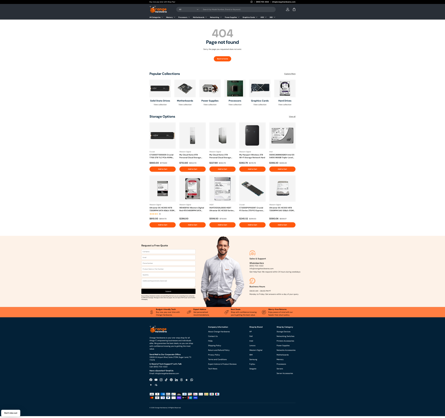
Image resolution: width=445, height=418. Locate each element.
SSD (271, 17)
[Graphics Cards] (259, 88)
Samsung (253, 359)
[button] (294, 9)
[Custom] (191, 379)
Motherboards (198, 17)
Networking (214, 17)
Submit (168, 291)
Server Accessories (285, 373)
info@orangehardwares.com (284, 2)
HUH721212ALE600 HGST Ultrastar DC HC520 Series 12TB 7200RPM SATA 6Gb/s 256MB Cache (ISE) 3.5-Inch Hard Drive (222, 209)
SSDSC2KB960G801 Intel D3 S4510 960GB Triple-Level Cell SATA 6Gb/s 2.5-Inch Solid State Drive (281, 156)
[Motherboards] (185, 88)
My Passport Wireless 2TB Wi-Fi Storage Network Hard (252, 156)
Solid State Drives (160, 100)
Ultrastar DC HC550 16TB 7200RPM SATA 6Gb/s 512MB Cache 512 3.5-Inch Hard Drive (162, 209)
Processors (182, 17)
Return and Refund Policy (219, 350)
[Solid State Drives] (160, 88)
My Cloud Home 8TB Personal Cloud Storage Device (190, 156)
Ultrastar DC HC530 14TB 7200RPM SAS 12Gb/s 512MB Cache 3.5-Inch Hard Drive (282, 209)
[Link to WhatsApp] (253, 2)
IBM (251, 355)
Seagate (252, 368)
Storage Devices (283, 331)
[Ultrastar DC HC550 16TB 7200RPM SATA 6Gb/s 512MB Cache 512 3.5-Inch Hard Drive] (162, 188)
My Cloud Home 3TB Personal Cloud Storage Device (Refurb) (220, 156)
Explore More (290, 74)
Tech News (212, 368)
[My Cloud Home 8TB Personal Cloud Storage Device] (192, 135)
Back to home (222, 59)
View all (292, 116)
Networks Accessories (286, 350)
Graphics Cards (249, 17)
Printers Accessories (285, 341)
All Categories (155, 17)
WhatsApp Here (257, 263)
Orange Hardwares (161, 408)
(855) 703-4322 (262, 2)
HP (250, 331)
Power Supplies (231, 17)
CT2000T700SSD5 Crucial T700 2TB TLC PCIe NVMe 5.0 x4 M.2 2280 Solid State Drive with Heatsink (161, 156)
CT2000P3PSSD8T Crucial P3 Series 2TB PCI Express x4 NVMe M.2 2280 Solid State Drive (251, 209)
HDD (262, 17)
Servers (280, 368)
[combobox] (226, 9)
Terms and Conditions (217, 359)
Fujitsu (252, 364)
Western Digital (255, 350)
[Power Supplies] (210, 88)
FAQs (210, 341)
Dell (251, 336)
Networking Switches (285, 336)
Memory (169, 17)
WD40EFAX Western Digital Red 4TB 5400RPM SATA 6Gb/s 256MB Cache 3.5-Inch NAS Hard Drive (191, 209)
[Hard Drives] (284, 88)
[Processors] (234, 88)
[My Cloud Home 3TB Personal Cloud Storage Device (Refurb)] (222, 135)
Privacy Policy (214, 355)
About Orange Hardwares (219, 331)
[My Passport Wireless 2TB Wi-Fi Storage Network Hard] (252, 135)
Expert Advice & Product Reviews (222, 364)
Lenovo (252, 345)
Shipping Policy (214, 345)
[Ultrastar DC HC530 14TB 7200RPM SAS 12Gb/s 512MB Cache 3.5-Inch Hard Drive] (282, 188)
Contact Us (213, 336)
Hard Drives (284, 100)
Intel (251, 341)
